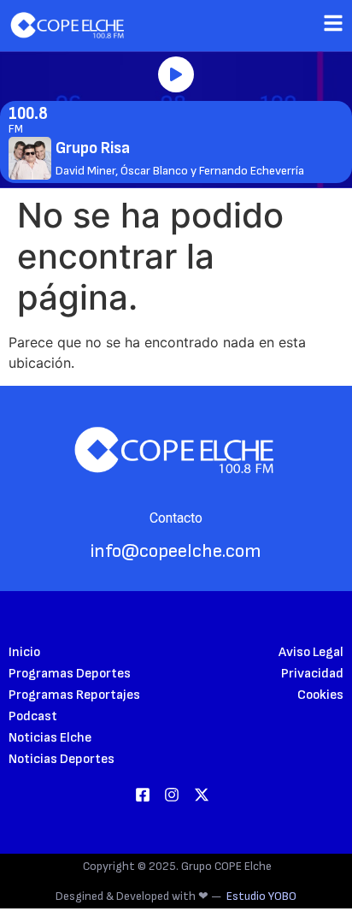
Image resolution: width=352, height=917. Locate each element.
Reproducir (176, 74)
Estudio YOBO (261, 896)
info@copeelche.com (176, 551)
